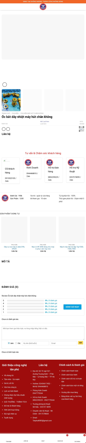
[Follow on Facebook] (32, 426)
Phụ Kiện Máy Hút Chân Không (32, 113)
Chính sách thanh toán (69, 371)
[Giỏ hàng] (83, 6)
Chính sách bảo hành (69, 375)
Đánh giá (5, 123)
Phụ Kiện (15, 113)
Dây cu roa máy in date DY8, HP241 (14, 248)
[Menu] (3, 6)
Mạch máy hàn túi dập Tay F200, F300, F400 (71, 248)
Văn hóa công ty (10, 387)
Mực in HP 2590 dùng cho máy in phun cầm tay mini (43, 248)
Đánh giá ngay (72, 307)
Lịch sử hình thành (11, 391)
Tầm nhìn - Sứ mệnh (11, 379)
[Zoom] (4, 84)
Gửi (80, 343)
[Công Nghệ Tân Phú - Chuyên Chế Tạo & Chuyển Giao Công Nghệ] (43, 6)
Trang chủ (6, 113)
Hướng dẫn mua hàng (69, 392)
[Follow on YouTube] (34, 426)
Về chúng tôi (9, 375)
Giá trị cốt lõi (9, 383)
